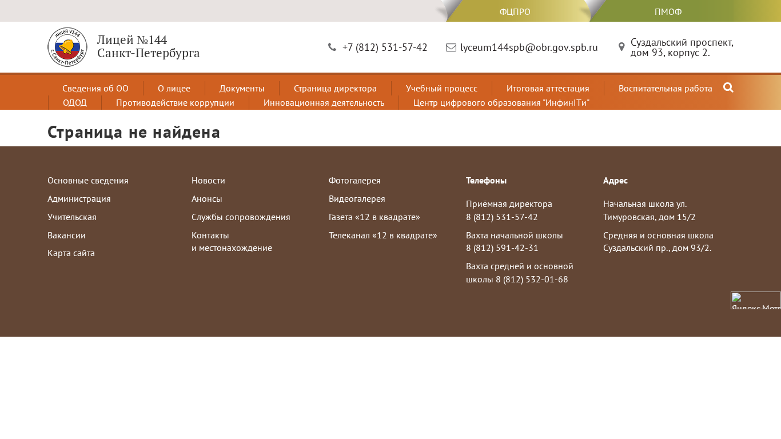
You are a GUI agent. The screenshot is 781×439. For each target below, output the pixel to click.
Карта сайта (71, 252)
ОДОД (75, 102)
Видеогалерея (357, 198)
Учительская (72, 216)
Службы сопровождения (241, 216)
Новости (208, 180)
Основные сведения (88, 180)
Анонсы (207, 198)
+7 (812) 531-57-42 (385, 47)
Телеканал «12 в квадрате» (383, 235)
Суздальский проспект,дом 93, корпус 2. (682, 47)
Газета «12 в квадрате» (374, 216)
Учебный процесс (441, 88)
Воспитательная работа (665, 88)
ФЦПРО (515, 11)
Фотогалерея (355, 180)
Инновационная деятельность (324, 102)
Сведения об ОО (95, 88)
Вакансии (66, 235)
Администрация (79, 198)
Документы (242, 88)
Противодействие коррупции (175, 102)
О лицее (174, 88)
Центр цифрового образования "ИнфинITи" (501, 102)
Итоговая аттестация (548, 88)
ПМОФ (668, 11)
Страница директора (335, 88)
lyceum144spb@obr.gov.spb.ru (529, 47)
